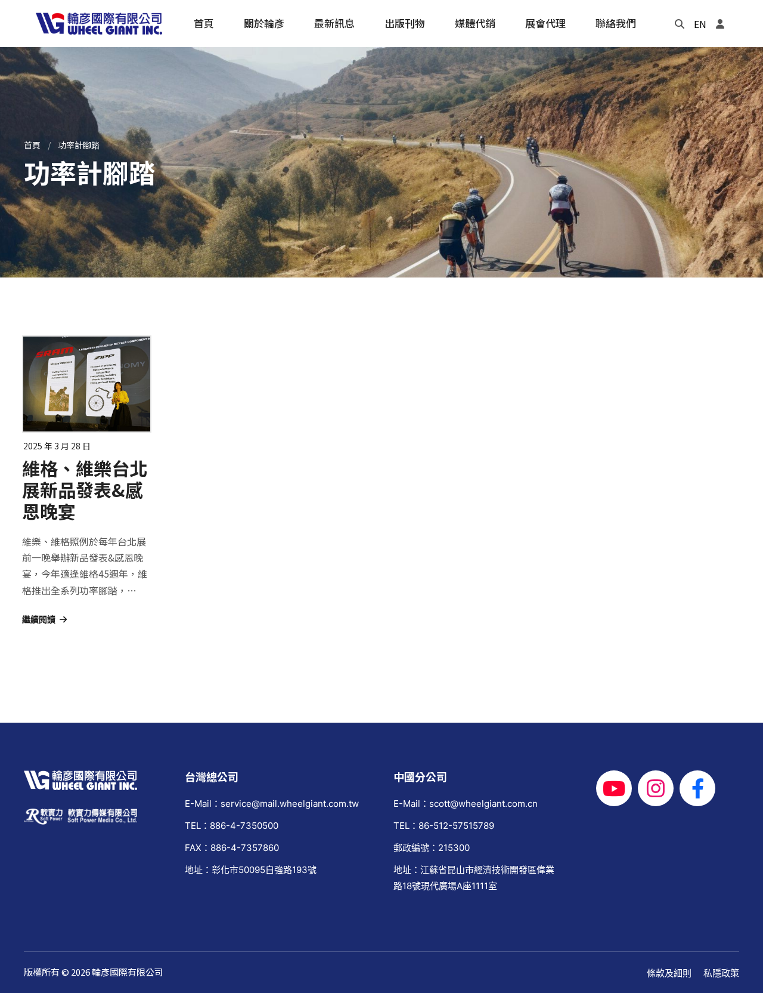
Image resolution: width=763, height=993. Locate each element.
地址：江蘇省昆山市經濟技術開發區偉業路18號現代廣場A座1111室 (473, 878)
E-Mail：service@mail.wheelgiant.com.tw (272, 803)
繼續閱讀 (38, 619)
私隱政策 (721, 973)
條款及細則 (669, 973)
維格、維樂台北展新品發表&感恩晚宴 (84, 489)
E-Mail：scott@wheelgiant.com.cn (465, 803)
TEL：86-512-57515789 (443, 825)
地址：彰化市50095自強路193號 (251, 869)
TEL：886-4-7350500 (231, 825)
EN (700, 24)
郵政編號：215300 (431, 847)
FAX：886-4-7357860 (232, 847)
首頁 (32, 145)
